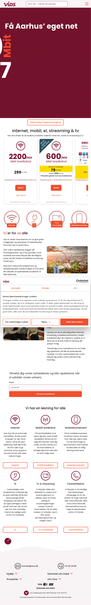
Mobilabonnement (79, 225)
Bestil (20, 187)
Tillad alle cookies (74, 322)
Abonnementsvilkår (54, 597)
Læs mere (20, 195)
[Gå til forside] (8, 4)
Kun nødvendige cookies (16, 322)
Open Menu (87, 3)
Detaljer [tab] (45, 288)
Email (11, 382)
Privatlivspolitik (40, 597)
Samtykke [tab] (15, 288)
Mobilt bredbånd (45, 465)
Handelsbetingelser (27, 597)
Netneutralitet (66, 597)
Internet (11, 225)
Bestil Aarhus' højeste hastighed (45, 122)
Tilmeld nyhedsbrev (45, 394)
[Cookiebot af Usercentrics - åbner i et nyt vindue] (78, 281)
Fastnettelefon (76, 529)
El (34, 225)
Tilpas (44, 322)
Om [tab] (75, 288)
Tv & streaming (56, 224)
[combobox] (47, 4)
